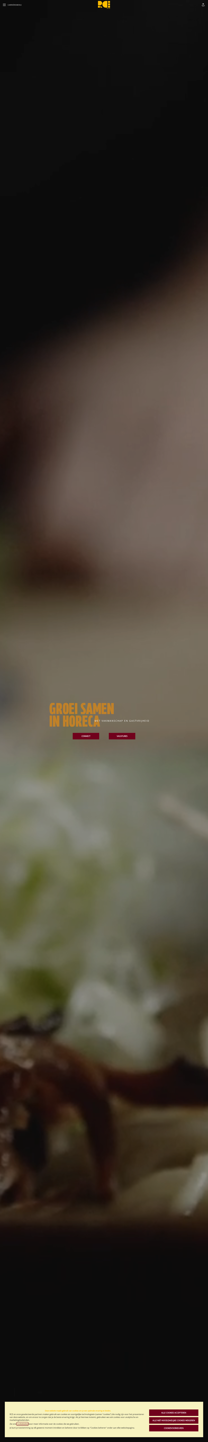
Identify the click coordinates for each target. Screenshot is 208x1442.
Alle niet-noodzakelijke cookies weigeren (174, 1420)
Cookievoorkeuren (174, 1428)
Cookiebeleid (22, 1424)
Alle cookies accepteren (173, 1412)
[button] (203, 4)
